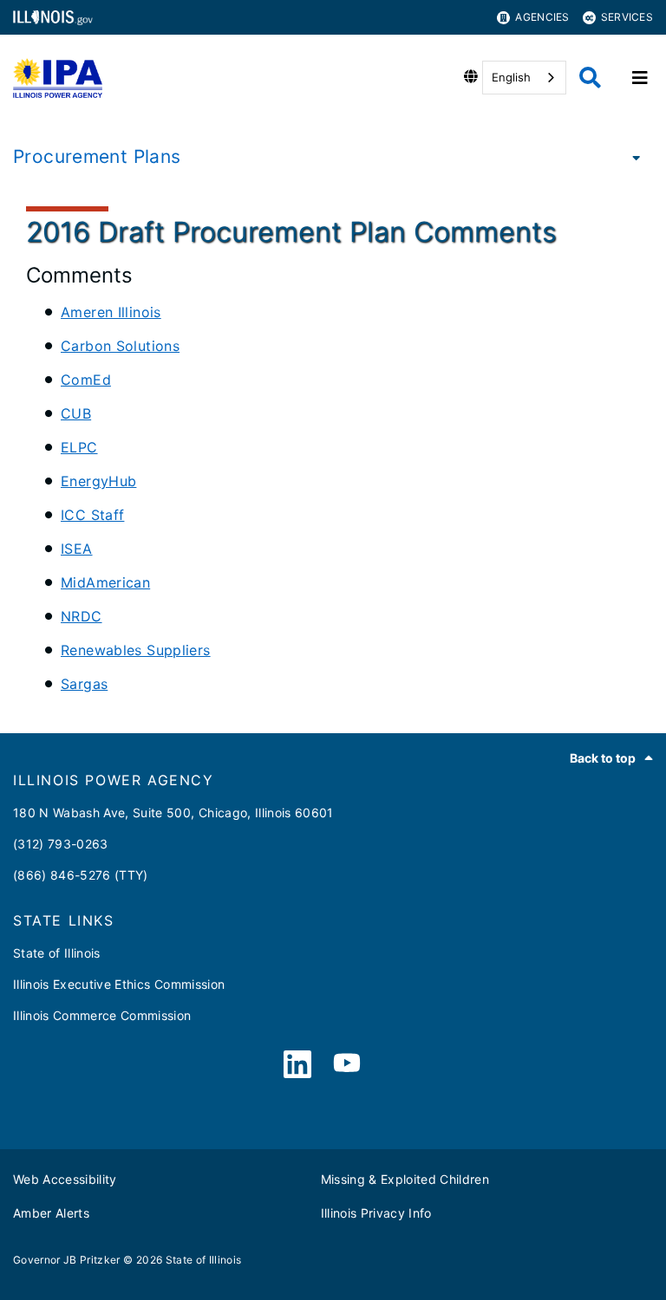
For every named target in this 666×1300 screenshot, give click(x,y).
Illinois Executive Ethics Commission (119, 984)
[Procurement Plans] (631, 157)
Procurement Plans (96, 156)
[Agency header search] (590, 77)
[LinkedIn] (297, 1065)
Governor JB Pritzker (67, 1259)
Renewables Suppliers (136, 650)
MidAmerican (105, 582)
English (511, 77)
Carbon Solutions (120, 345)
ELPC (79, 447)
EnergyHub (98, 481)
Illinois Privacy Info (376, 1213)
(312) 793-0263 (60, 843)
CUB (76, 413)
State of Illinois (57, 953)
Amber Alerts (51, 1213)
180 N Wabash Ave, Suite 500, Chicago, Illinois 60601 (173, 812)
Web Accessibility (65, 1179)
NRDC (81, 616)
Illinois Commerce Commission (102, 1015)
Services (627, 16)
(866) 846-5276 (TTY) (80, 875)
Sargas (84, 683)
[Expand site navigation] (640, 78)
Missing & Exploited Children (405, 1179)
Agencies (542, 16)
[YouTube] (347, 1065)
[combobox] (524, 77)
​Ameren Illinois (111, 312)
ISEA (77, 548)
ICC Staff (92, 514)
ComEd (86, 379)
